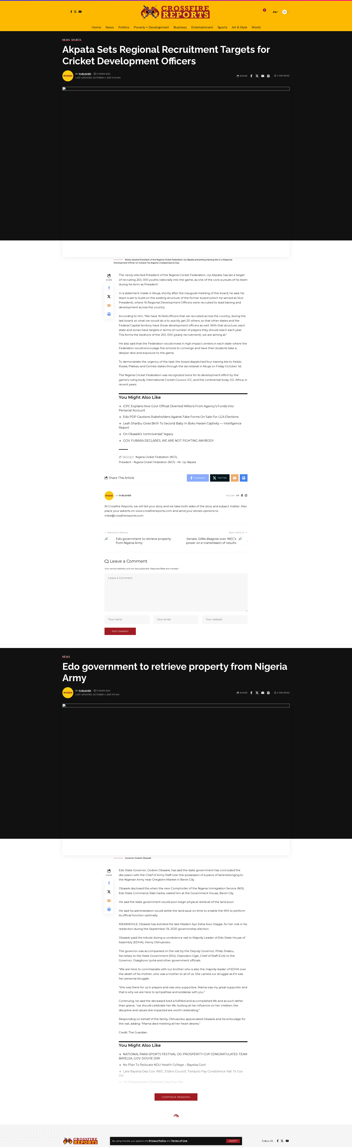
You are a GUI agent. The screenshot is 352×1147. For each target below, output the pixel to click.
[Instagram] (245, 495)
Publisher (85, 74)
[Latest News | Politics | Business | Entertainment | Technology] (176, 12)
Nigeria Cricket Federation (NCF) (156, 457)
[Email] (262, 76)
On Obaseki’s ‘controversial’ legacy (148, 434)
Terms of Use (179, 1140)
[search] (268, 12)
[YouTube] (80, 11)
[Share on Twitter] (257, 76)
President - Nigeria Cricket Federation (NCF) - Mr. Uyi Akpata (157, 462)
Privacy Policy (157, 1140)
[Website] (237, 495)
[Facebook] (71, 11)
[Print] (268, 76)
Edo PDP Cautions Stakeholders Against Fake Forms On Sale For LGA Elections (181, 417)
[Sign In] (65, 12)
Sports (76, 39)
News (66, 39)
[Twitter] (75, 11)
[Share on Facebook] (251, 76)
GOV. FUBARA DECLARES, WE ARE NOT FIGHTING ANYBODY (168, 440)
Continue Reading (176, 1097)
